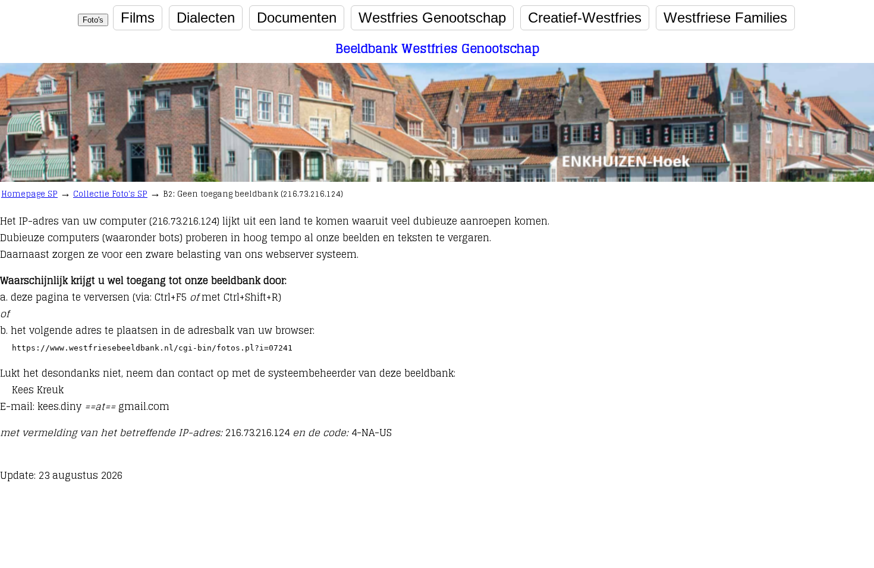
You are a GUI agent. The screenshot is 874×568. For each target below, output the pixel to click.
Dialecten (206, 18)
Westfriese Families (725, 18)
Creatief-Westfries (585, 18)
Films (138, 18)
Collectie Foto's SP (110, 194)
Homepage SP (29, 194)
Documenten (297, 18)
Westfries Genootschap (432, 18)
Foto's (93, 19)
